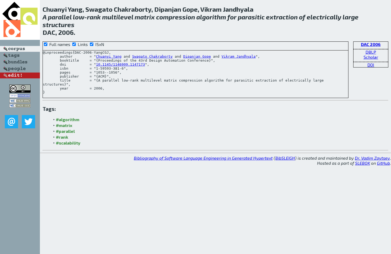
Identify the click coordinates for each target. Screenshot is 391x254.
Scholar (371, 57)
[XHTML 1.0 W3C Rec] (20, 101)
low (78, 17)
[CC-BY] (20, 91)
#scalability (68, 142)
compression (175, 17)
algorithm (211, 17)
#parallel (65, 131)
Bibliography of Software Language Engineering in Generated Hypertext (203, 157)
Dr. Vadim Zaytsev (372, 157)
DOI (370, 64)
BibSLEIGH (285, 157)
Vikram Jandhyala (239, 56)
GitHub (383, 163)
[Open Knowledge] (20, 96)
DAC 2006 (371, 44)
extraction (282, 17)
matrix (145, 17)
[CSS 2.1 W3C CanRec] (20, 111)
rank (94, 17)
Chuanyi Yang (109, 56)
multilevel (117, 17)
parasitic (251, 17)
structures (58, 24)
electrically (324, 17)
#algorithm (67, 119)
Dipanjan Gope (197, 56)
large (351, 17)
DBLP (370, 51)
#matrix (64, 125)
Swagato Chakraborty (152, 56)
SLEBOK (362, 163)
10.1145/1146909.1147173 (120, 64)
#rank (62, 136)
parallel (60, 17)
